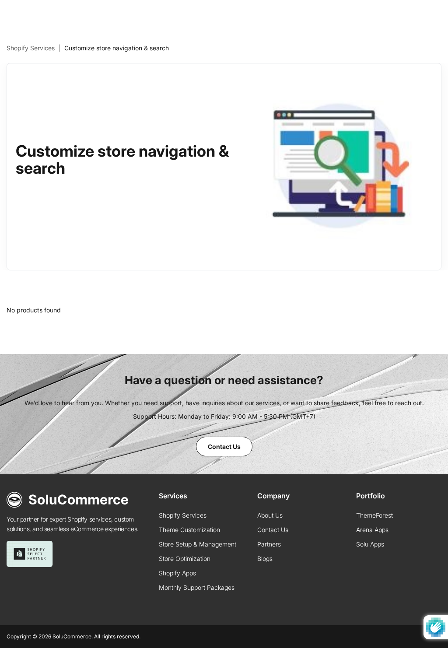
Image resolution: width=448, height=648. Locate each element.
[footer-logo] (68, 500)
